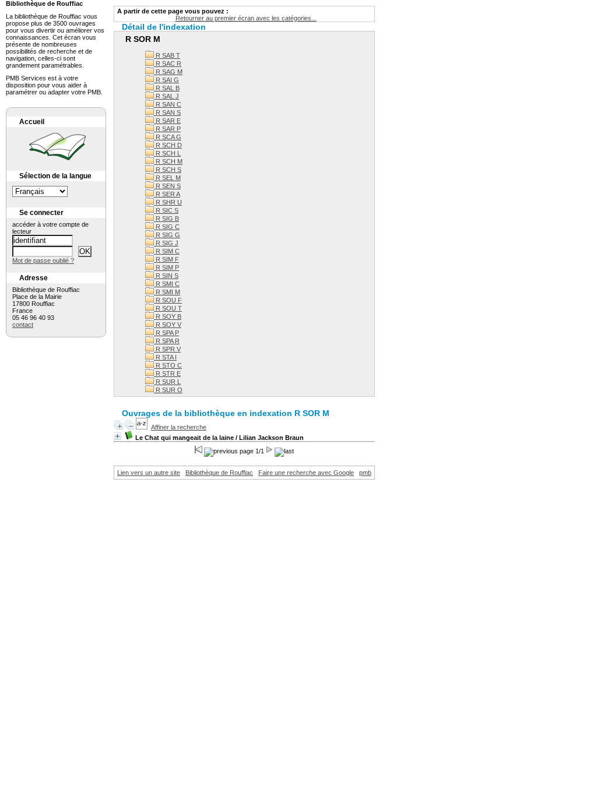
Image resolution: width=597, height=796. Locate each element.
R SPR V (167, 349)
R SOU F (168, 300)
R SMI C (167, 283)
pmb (365, 472)
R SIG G (167, 234)
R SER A (167, 194)
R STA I (165, 357)
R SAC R (167, 63)
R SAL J (166, 96)
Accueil (31, 122)
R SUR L (167, 381)
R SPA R (167, 340)
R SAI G (166, 79)
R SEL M (167, 177)
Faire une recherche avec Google (306, 472)
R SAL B (167, 87)
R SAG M (168, 71)
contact (22, 324)
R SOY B (167, 316)
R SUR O (168, 389)
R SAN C (167, 104)
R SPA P (166, 332)
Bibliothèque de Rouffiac (219, 472)
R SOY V (167, 324)
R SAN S (167, 112)
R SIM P (166, 267)
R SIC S (166, 210)
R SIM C (167, 251)
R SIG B (166, 218)
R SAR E (167, 120)
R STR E (167, 373)
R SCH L (167, 153)
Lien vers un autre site (148, 472)
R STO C (168, 365)
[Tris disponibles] (142, 427)
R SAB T (167, 55)
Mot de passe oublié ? (43, 260)
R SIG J (166, 242)
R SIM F (166, 259)
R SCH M (168, 161)
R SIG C (167, 226)
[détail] (117, 436)
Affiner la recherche (178, 427)
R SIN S (166, 275)
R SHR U (168, 202)
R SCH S (167, 169)
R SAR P (167, 128)
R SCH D (168, 145)
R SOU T (168, 308)
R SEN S (167, 185)
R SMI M (167, 291)
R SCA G (167, 136)
